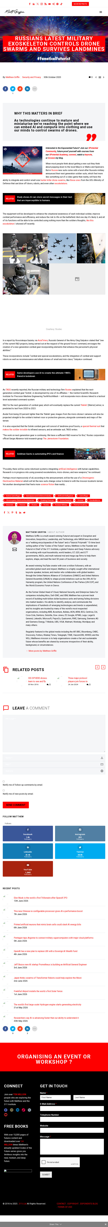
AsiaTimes (43, 340)
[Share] (53, 4)
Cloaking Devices (47, 500)
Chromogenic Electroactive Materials (20, 500)
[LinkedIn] (34, 4)
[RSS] (46, 4)
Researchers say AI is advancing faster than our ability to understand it (46, 1018)
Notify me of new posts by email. (18, 794)
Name (43, 1093)
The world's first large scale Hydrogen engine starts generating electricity (47, 1004)
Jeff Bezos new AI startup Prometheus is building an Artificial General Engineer (50, 964)
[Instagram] (42, 4)
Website (44, 1125)
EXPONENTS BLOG (89, 1203)
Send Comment (16, 804)
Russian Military (61, 505)
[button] (97, 667)
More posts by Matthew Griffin (43, 651)
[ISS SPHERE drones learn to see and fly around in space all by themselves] (22, 681)
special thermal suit (91, 426)
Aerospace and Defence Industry (38, 496)
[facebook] (5, 1110)
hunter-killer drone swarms (53, 180)
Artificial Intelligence (65, 496)
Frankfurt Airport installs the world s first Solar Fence (38, 991)
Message (45, 1136)
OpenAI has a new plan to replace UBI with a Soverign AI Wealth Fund (45, 951)
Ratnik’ (84, 405)
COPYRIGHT (73, 1203)
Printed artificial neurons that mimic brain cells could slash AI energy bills (47, 924)
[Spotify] (57, 4)
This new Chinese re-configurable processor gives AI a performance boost (48, 911)
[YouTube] (49, 4)
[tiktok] (23, 1110)
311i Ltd (22, 1203)
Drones (80, 500)
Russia (54, 170)
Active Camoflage (13, 496)
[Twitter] (38, 4)
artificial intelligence (68, 469)
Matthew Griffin (12, 77)
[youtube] (5, 1114)
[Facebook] (30, 4)
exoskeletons (61, 183)
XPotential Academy (58, 154)
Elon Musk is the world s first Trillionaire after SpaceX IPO (40, 898)
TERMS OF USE (65, 1207)
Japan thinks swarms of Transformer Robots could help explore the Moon (48, 978)
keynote (88, 154)
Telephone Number (49, 1115)
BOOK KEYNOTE (80, 4)
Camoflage (83, 496)
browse (51, 158)
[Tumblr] (16, 512)
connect (72, 154)
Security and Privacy (31, 77)
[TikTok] (61, 4)
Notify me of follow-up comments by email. (23, 785)
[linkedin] (17, 1110)
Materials (9, 505)
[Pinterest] (12, 512)
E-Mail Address (48, 1104)
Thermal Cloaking (80, 505)
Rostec (68, 389)
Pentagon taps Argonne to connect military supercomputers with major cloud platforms (53, 938)
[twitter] (29, 1110)
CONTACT (61, 1203)
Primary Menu (100, 12)
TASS (8, 389)
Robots (22, 505)
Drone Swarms (65, 500)
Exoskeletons (95, 500)
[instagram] (11, 1110)
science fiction (47, 484)
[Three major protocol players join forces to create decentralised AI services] (62, 681)
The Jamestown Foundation (55, 438)
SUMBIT (46, 1174)
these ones (75, 180)
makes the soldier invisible (15, 429)
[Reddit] (24, 512)
